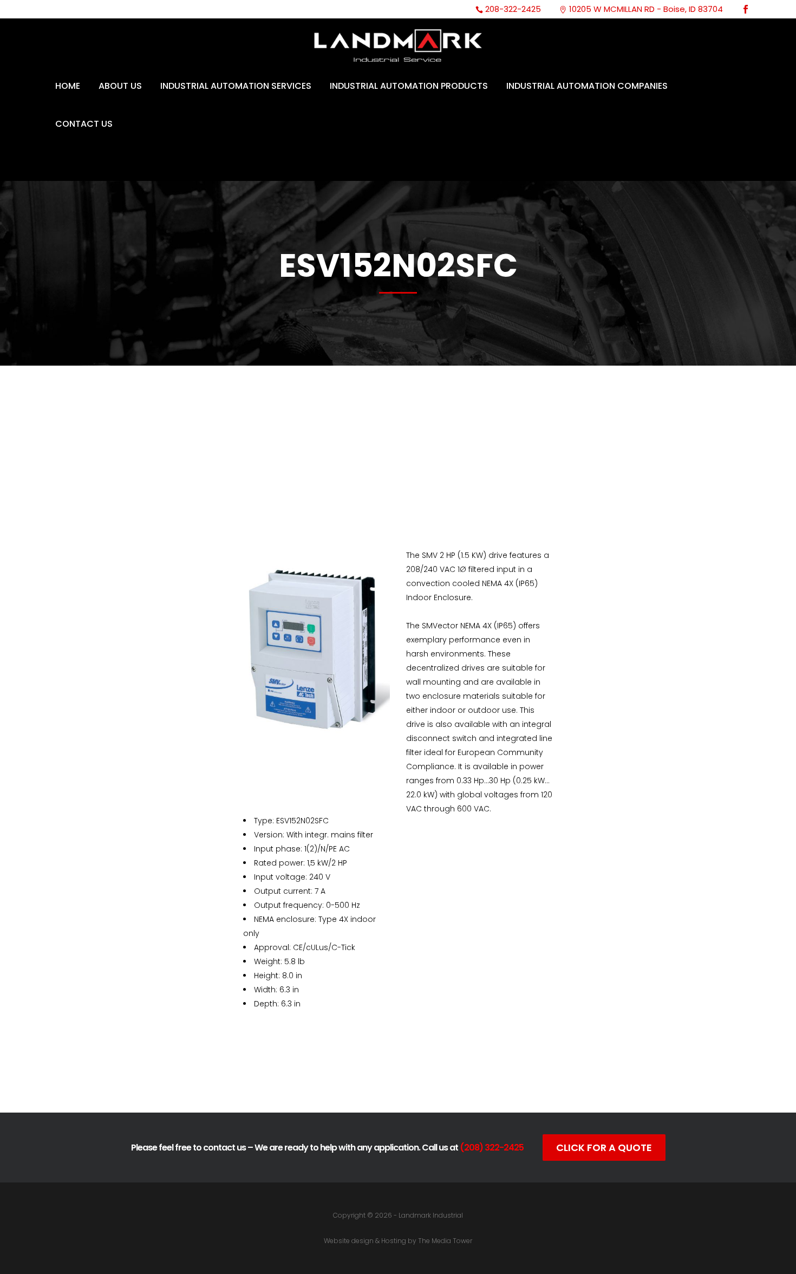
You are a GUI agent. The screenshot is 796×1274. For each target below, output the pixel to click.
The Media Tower (445, 1240)
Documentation (335, 1075)
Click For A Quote (604, 1147)
